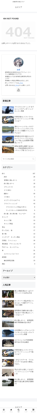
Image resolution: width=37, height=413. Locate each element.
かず (18, 69)
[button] (33, 159)
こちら (21, 83)
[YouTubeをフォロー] (18, 90)
